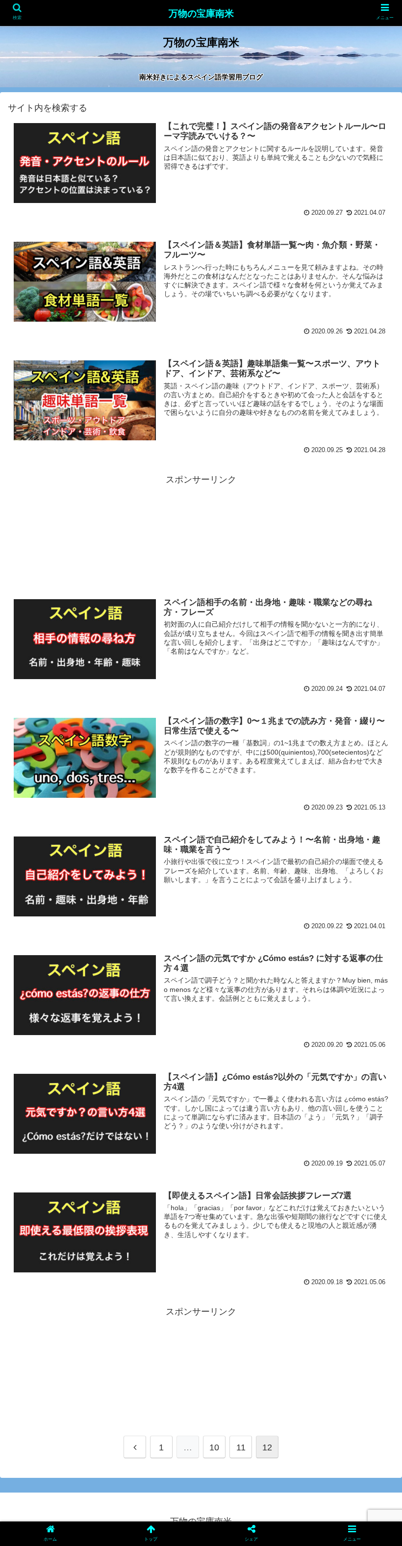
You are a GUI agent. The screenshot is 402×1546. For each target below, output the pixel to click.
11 (241, 1447)
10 (214, 1447)
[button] (371, 1074)
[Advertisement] (201, 531)
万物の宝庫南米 (201, 13)
